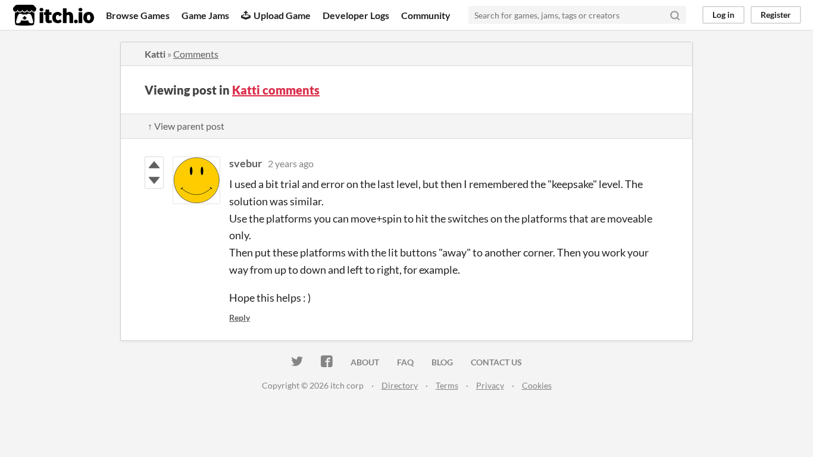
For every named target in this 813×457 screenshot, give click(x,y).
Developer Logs (356, 15)
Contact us (496, 362)
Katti (155, 54)
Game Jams (205, 15)
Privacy (490, 385)
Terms (447, 385)
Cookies (537, 385)
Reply (239, 317)
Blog (442, 362)
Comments (195, 54)
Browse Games (138, 15)
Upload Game (282, 15)
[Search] (675, 15)
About (365, 362)
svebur (245, 163)
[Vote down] (154, 180)
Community (426, 15)
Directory (400, 385)
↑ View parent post (186, 126)
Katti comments (276, 90)
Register (776, 15)
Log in (723, 15)
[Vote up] (154, 165)
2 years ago (291, 163)
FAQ (405, 362)
